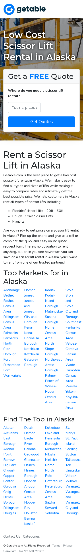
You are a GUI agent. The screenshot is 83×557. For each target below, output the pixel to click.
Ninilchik (51, 459)
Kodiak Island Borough (51, 301)
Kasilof (29, 523)
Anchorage (11, 290)
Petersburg (53, 481)
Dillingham (11, 507)
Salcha (50, 502)
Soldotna (52, 513)
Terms (56, 546)
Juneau (29, 295)
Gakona (30, 449)
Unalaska (73, 470)
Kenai (28, 327)
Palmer (50, 375)
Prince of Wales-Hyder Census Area (51, 391)
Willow (71, 481)
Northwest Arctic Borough (53, 365)
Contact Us (11, 536)
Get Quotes (41, 122)
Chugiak (9, 470)
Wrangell (73, 486)
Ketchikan (31, 348)
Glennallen (32, 459)
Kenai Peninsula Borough (31, 338)
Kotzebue (52, 427)
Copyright (9, 551)
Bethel (8, 295)
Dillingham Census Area (11, 322)
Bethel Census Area (8, 306)
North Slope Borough (51, 349)
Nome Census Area (50, 333)
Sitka (69, 290)
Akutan (8, 427)
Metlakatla (53, 449)
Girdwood (31, 454)
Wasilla (71, 386)
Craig (7, 491)
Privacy (68, 546)
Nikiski (50, 454)
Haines (29, 465)
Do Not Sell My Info (31, 551)
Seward (51, 507)
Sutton (71, 454)
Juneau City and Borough (30, 317)
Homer (29, 290)
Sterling (71, 449)
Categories (31, 536)
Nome (49, 465)
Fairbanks (10, 332)
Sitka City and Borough (72, 311)
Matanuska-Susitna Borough (54, 317)
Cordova (9, 486)
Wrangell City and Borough (73, 508)
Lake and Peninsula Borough (52, 438)
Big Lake (10, 465)
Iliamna (29, 518)
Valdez (71, 475)
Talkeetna (73, 459)
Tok (68, 465)
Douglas (9, 513)
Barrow (9, 459)
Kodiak (50, 290)
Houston (30, 513)
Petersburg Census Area (53, 492)
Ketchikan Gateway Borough (31, 359)
